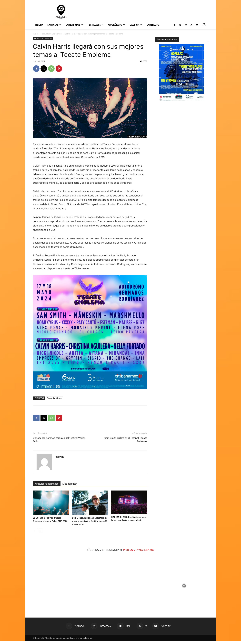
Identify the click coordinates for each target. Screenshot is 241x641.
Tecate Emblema (54, 398)
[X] (191, 25)
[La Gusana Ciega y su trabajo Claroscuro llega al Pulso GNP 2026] (51, 503)
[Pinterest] (59, 68)
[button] (204, 25)
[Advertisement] (148, 12)
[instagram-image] (57, 586)
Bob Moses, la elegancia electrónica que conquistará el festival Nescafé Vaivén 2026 (89, 521)
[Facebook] (174, 25)
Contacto (153, 24)
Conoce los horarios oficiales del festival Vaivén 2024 (59, 440)
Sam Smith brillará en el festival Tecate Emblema (125, 440)
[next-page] (40, 531)
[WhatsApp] (51, 68)
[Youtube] (196, 25)
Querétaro (115, 24)
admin (60, 456)
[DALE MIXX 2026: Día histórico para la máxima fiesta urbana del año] (129, 502)
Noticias (52, 24)
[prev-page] (35, 531)
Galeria (134, 24)
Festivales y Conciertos (51, 33)
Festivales (94, 24)
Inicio (39, 24)
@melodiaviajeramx (138, 549)
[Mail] (185, 25)
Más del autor (69, 483)
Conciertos (73, 24)
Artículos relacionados (47, 483)
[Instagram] (180, 25)
